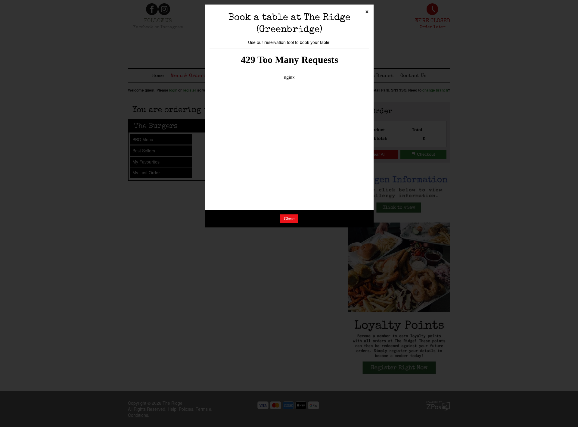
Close (289, 218)
